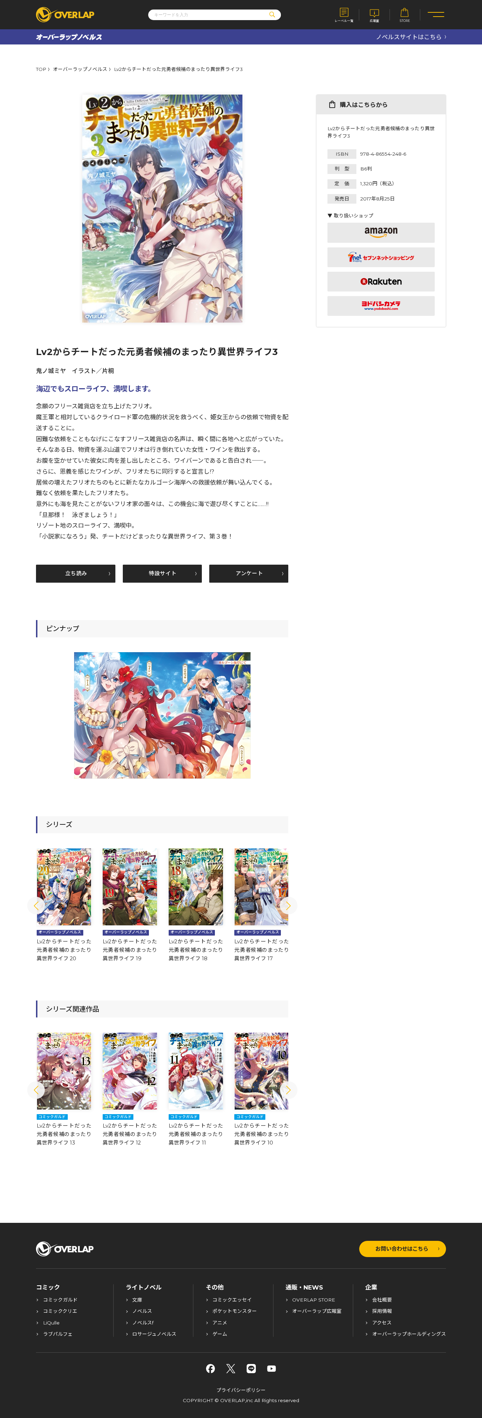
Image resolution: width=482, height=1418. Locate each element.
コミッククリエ (60, 1311)
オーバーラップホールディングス (409, 1334)
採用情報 (382, 1311)
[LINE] (251, 1368)
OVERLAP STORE (313, 1300)
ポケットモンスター (234, 1311)
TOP (41, 69)
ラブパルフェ (58, 1334)
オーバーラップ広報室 (317, 1311)
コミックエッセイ (232, 1300)
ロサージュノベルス (154, 1334)
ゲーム (219, 1334)
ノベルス (142, 1311)
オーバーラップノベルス (80, 69)
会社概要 (382, 1300)
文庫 (137, 1300)
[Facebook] (210, 1368)
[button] (36, 905)
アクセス (382, 1323)
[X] (230, 1368)
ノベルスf (142, 1323)
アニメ (219, 1323)
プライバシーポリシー (241, 1390)
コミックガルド (60, 1300)
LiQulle (51, 1323)
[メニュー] (436, 15)
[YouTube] (271, 1368)
